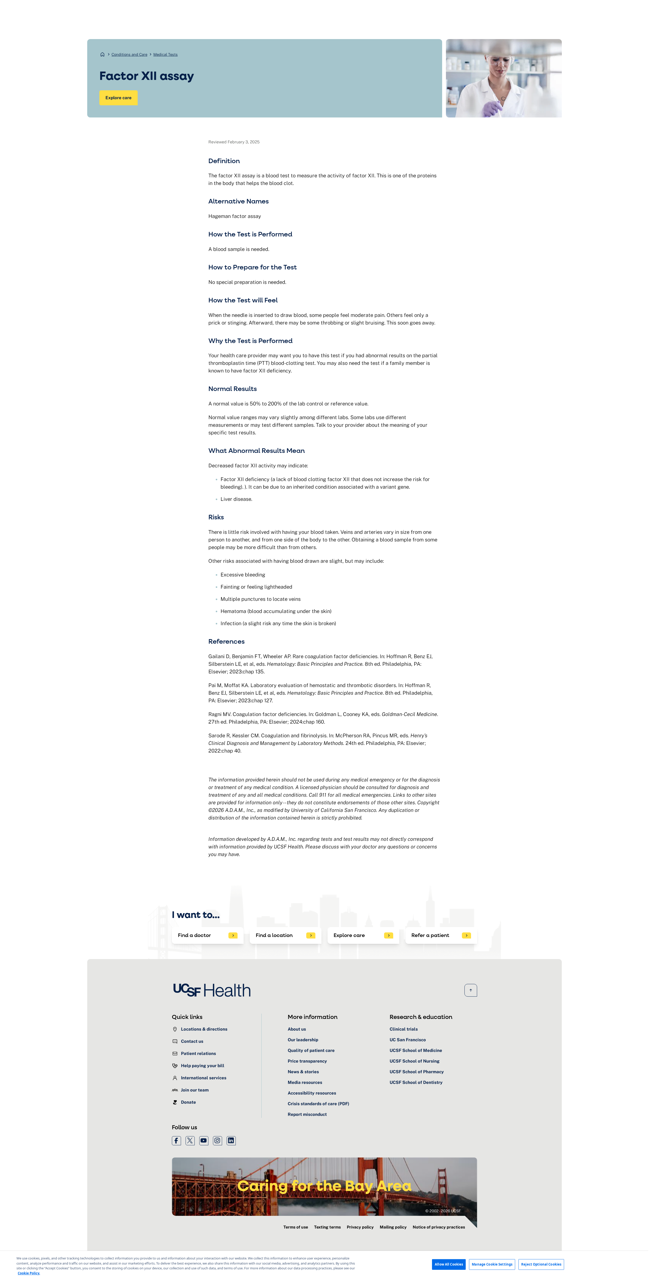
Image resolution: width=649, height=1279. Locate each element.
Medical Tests (165, 54)
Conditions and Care (129, 54)
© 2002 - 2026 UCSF (443, 1211)
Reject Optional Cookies (541, 1264)
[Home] (213, 990)
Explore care (118, 97)
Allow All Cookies (449, 1264)
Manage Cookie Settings (492, 1264)
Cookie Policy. (29, 1273)
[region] (324, 1265)
